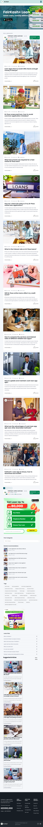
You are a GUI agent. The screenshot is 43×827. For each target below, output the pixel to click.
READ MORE (36, 658)
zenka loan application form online (10, 604)
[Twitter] (40, 824)
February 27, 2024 (8, 378)
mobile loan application (23, 595)
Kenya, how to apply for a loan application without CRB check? (13, 738)
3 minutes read (14, 66)
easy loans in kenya (30, 588)
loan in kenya (7, 595)
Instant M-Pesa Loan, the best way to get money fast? (13, 781)
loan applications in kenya (30, 593)
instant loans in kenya (8, 593)
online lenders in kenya (31, 597)
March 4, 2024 (7, 246)
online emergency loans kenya (20, 597)
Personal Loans (21, 111)
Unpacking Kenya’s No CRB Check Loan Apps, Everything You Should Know (13, 717)
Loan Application (22, 66)
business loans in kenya (9, 588)
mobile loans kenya (33, 595)
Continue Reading (8, 81)
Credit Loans (22, 334)
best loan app (7, 586)
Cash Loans (22, 378)
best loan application (15, 586)
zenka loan (28, 602)
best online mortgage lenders (26, 586)
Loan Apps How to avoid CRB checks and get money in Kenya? (13, 695)
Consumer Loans (22, 246)
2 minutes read (14, 111)
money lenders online (8, 597)
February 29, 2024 (8, 334)
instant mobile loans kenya (19, 593)
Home (4, 33)
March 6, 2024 (7, 157)
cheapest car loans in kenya (19, 588)
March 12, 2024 (7, 66)
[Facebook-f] (38, 824)
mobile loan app (14, 595)
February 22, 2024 (8, 469)
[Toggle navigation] (41, 2)
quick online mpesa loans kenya (10, 602)
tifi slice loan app (20, 602)
